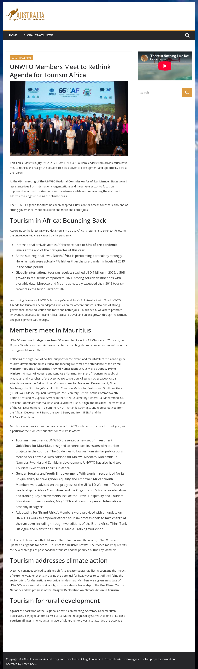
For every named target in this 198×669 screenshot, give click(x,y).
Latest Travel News (21, 58)
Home (13, 35)
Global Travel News (38, 35)
